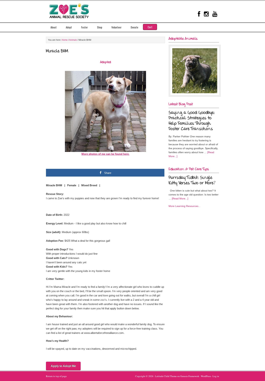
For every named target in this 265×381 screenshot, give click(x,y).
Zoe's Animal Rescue (73, 10)
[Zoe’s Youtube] (215, 14)
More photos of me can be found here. (105, 153)
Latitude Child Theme (166, 376)
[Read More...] (180, 198)
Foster (84, 27)
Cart (150, 27)
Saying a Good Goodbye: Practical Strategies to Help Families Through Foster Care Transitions (192, 121)
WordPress (206, 376)
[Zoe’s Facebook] (199, 14)
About (53, 27)
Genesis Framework (189, 376)
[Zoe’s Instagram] (206, 14)
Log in (216, 376)
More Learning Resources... (184, 206)
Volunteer (116, 27)
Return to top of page (56, 376)
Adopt (69, 27)
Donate (134, 27)
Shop (99, 27)
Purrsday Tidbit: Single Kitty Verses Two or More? (192, 180)
